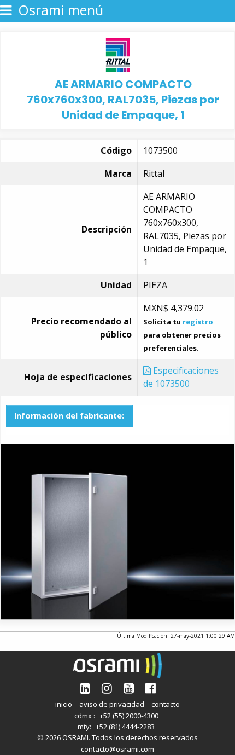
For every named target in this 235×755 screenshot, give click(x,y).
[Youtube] (129, 688)
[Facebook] (150, 688)
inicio (63, 704)
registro (198, 322)
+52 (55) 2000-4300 (128, 716)
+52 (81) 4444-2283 (125, 726)
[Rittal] (117, 54)
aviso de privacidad (111, 704)
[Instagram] (107, 688)
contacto (165, 704)
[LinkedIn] (85, 688)
